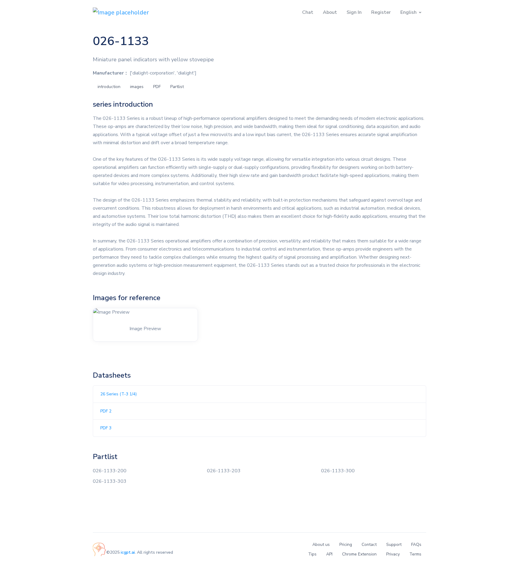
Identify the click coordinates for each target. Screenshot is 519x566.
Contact (369, 544)
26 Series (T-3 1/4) (118, 394)
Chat (307, 12)
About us (321, 544)
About (330, 12)
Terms (415, 554)
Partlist (177, 87)
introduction (109, 87)
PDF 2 (105, 411)
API (329, 554)
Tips (312, 554)
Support (394, 544)
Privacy (393, 554)
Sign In (354, 12)
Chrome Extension (359, 554)
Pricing (345, 544)
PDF (157, 87)
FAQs (416, 544)
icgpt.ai (128, 552)
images (137, 87)
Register (381, 12)
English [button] (408, 12)
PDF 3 (105, 428)
